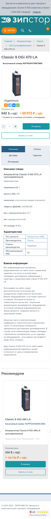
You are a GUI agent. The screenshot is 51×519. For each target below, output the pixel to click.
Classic (30, 240)
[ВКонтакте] (14, 105)
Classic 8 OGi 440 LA (18, 419)
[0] (45, 30)
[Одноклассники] (6, 105)
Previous (1, 431)
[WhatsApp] (18, 105)
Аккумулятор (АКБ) (36, 236)
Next (50, 431)
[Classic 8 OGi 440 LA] (25, 398)
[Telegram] (10, 105)
